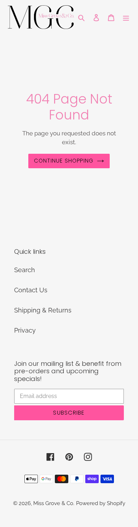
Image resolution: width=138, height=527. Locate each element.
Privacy (25, 330)
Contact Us (30, 290)
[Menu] (126, 17)
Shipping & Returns (42, 310)
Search (24, 270)
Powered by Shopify (100, 503)
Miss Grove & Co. (53, 503)
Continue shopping (64, 160)
